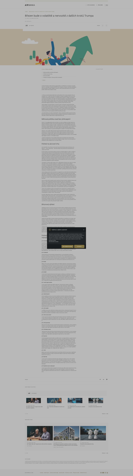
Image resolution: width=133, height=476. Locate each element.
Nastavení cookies (52, 240)
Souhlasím (79, 246)
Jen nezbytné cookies (67, 246)
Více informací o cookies (53, 241)
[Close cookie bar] (83, 229)
